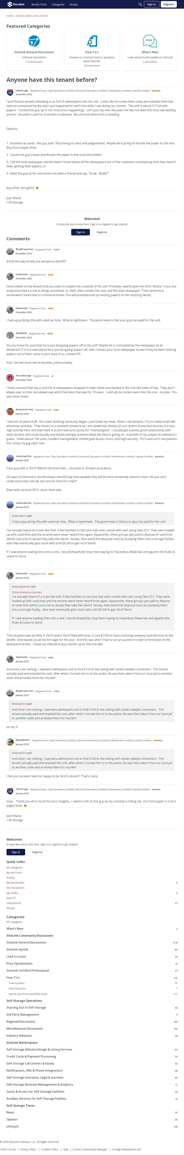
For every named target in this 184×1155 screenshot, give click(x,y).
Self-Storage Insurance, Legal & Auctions (92, 1077)
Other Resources (93, 988)
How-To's (92, 977)
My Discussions (15, 887)
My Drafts (92, 893)
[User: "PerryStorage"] (10, 377)
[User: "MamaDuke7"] (10, 742)
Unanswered (92, 903)
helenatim (22, 274)
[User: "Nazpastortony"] (10, 411)
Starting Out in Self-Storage (92, 1008)
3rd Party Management (92, 1015)
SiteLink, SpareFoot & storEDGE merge (93, 994)
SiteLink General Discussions (92, 942)
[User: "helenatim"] (10, 276)
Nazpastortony (24, 409)
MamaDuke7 (23, 740)
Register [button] (102, 232)
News (92, 1112)
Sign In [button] (80, 232)
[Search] (140, 4)
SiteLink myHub (92, 949)
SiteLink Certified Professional (92, 970)
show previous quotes (27, 592)
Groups (10, 908)
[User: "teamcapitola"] (10, 458)
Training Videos (93, 983)
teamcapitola (23, 456)
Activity (10, 877)
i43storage (22, 90)
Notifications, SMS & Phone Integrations (92, 1070)
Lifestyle (92, 1126)
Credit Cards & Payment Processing (92, 1056)
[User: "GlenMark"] (10, 335)
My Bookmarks (92, 882)
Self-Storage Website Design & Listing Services (92, 1049)
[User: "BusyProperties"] (10, 251)
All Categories (14, 867)
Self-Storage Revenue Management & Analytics (92, 1084)
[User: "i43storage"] (10, 92)
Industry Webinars (92, 1036)
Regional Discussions (92, 1022)
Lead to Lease (92, 956)
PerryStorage (23, 375)
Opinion (92, 1119)
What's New (92, 929)
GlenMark (21, 333)
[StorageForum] (16, 4)
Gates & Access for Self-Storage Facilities (92, 1091)
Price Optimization (92, 963)
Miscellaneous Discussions (92, 1029)
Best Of (10, 898)
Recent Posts (14, 872)
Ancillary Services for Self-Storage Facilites (92, 1099)
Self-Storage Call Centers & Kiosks (92, 1063)
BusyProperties (25, 249)
